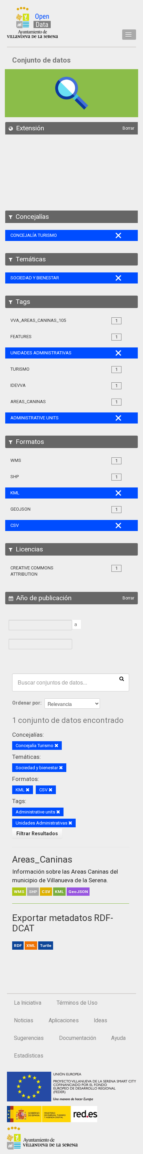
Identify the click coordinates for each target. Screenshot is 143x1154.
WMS (19, 891)
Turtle (45, 945)
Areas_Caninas (42, 859)
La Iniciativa (27, 1003)
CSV (46, 891)
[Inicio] (32, 22)
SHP (33, 891)
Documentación (77, 1038)
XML (30, 945)
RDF (18, 945)
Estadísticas (28, 1056)
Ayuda (118, 1038)
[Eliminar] (56, 746)
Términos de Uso (77, 1003)
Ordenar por (26, 703)
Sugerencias (29, 1038)
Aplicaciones (64, 1020)
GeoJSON (78, 891)
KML (59, 891)
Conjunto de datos (41, 60)
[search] (121, 678)
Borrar (128, 128)
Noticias (23, 1020)
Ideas (100, 1020)
